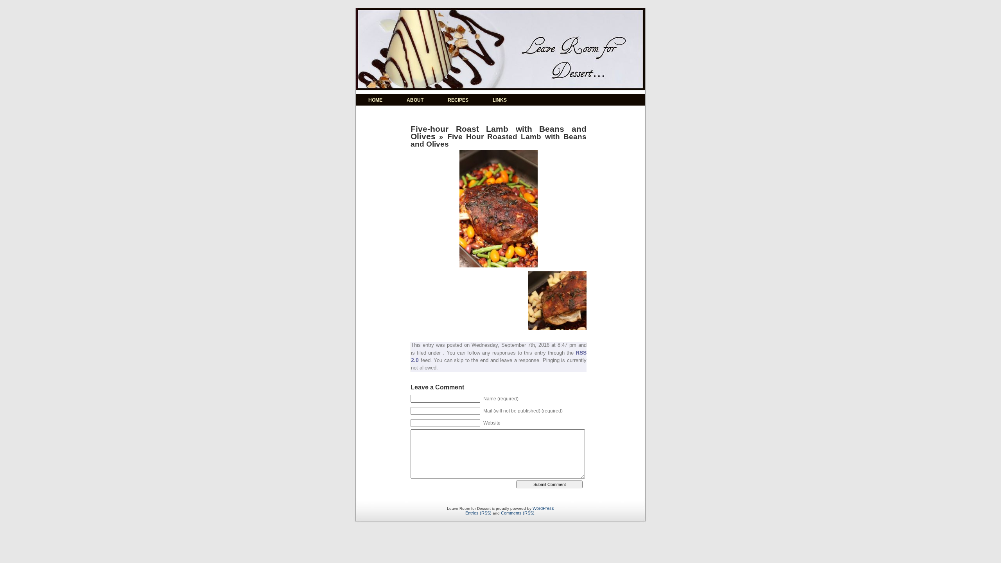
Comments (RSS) (518, 513)
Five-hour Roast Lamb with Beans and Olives (499, 132)
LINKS (500, 100)
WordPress (543, 508)
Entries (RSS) (478, 513)
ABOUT (415, 100)
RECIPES (458, 100)
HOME (375, 100)
